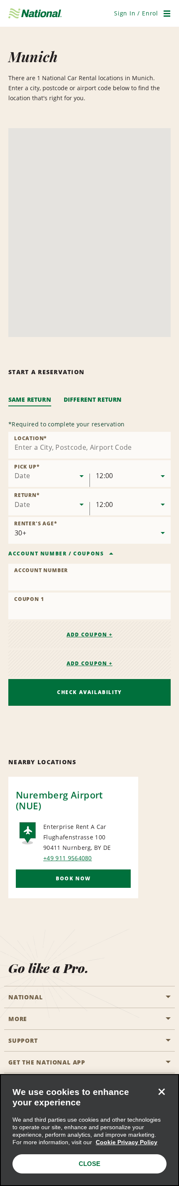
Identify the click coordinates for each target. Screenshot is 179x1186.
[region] (89, 1130)
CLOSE (89, 1163)
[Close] (162, 1092)
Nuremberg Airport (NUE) (59, 800)
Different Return (93, 399)
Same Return (29, 399)
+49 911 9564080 (67, 858)
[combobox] (89, 445)
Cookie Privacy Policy (126, 1142)
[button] (136, 13)
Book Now (73, 878)
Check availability (89, 692)
